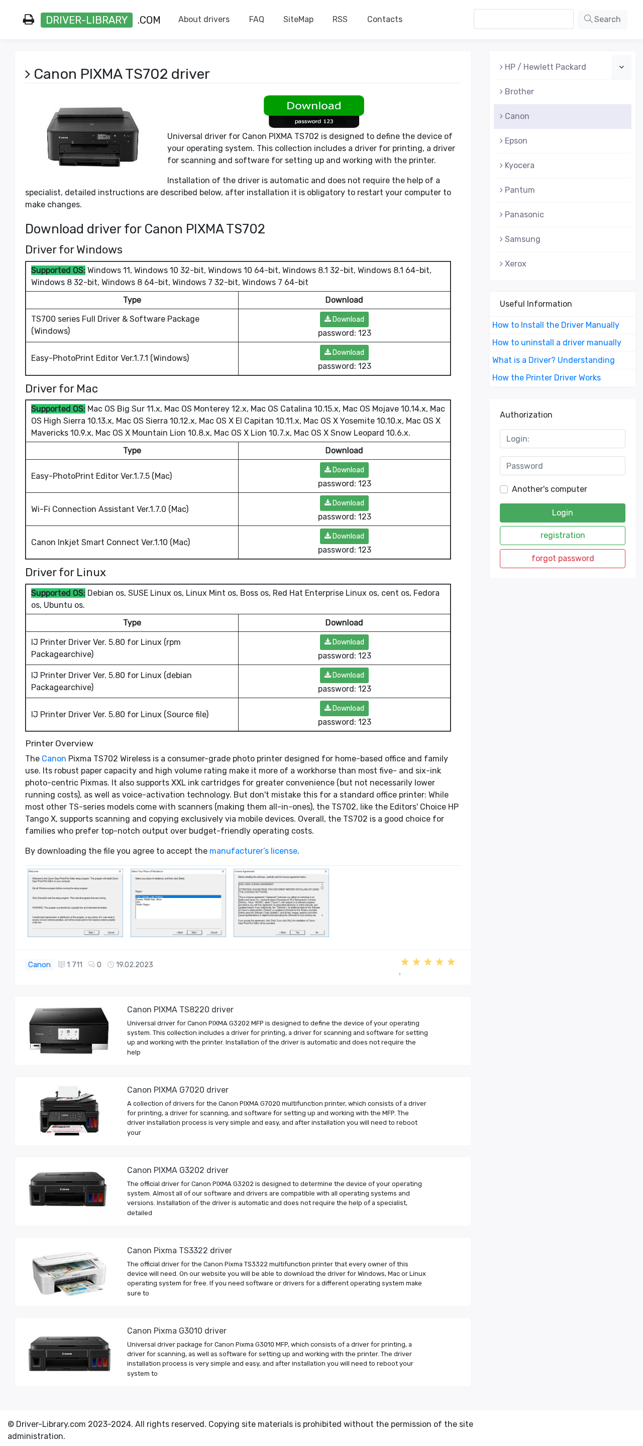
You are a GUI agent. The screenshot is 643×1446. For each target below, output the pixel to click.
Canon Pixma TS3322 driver (179, 1250)
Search (606, 19)
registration (563, 535)
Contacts (384, 19)
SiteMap (298, 19)
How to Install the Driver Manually (555, 325)
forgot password (562, 558)
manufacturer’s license (253, 851)
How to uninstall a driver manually (556, 342)
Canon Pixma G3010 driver (177, 1331)
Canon (54, 758)
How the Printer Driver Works (546, 377)
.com (103, 20)
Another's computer (549, 489)
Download (347, 319)
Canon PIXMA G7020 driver (178, 1090)
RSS (340, 19)
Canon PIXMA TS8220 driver (180, 1009)
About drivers (204, 19)
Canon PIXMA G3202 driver (178, 1170)
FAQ (256, 19)
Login (562, 512)
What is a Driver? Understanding (553, 360)
